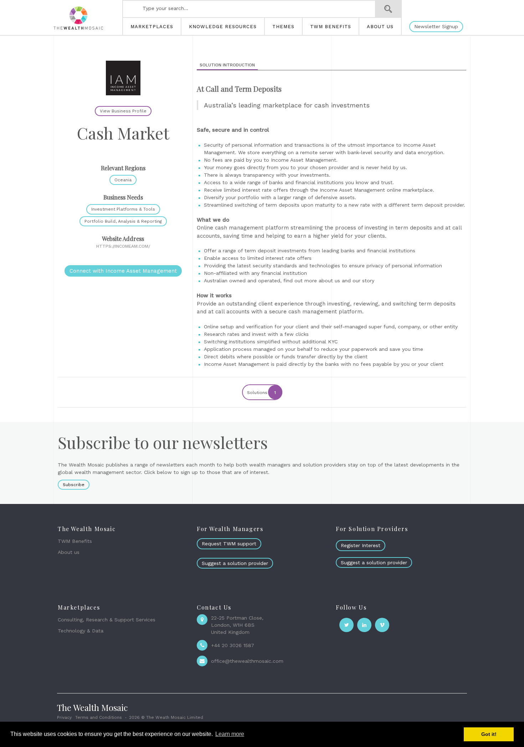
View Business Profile (123, 110)
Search (388, 9)
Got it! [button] (489, 734)
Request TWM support (229, 543)
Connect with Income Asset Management (123, 271)
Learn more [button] (229, 734)
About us (68, 552)
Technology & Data (80, 631)
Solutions (261, 392)
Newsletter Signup (436, 26)
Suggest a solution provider (235, 563)
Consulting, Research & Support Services (106, 619)
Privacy (64, 717)
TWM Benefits (75, 541)
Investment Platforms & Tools (123, 209)
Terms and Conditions (98, 717)
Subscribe (73, 484)
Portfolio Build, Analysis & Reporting (123, 221)
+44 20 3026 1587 (232, 645)
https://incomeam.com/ (123, 246)
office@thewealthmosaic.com (247, 661)
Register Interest (360, 545)
